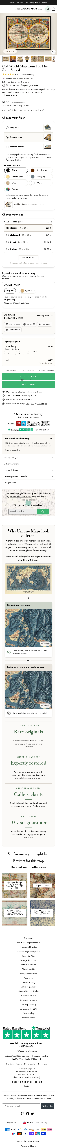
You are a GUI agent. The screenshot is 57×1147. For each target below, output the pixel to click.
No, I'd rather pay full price (42, 581)
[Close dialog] (55, 557)
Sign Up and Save (42, 577)
